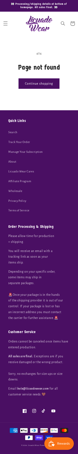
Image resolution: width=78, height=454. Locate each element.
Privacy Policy (17, 200)
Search (12, 132)
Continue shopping (39, 83)
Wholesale (15, 191)
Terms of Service (19, 210)
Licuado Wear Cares (21, 171)
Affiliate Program (19, 181)
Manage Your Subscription (25, 151)
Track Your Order (19, 142)
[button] (5, 23)
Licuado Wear (34, 445)
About (12, 161)
